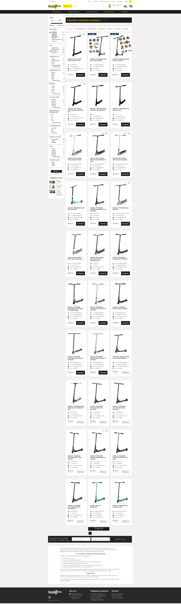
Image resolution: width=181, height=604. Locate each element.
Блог (114, 1)
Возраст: (52, 83)
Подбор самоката (56, 11)
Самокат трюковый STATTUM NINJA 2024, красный (119, 408)
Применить (56, 171)
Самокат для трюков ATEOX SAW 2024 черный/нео (75, 110)
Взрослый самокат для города (59, 181)
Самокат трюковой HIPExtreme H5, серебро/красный (75, 358)
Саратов (53, 1)
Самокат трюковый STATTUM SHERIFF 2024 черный (75, 457)
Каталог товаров (117, 595)
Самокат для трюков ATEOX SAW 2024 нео (74, 59)
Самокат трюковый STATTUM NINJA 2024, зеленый (96, 408)
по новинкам (118, 29)
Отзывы (128, 1)
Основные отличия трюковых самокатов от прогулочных (59, 193)
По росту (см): (54, 97)
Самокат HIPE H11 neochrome (95, 506)
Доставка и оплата (117, 594)
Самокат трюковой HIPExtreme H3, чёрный (120, 258)
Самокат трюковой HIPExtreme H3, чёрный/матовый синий (75, 309)
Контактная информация (97, 595)
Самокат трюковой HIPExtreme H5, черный (120, 308)
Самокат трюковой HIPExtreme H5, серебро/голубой (98, 358)
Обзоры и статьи (56, 178)
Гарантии (95, 1)
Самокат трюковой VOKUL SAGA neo (121, 208)
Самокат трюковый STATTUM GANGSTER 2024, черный (98, 457)
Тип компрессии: (54, 125)
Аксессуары (124, 11)
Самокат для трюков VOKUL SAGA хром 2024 (75, 159)
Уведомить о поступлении (125, 372)
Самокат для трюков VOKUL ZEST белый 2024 (75, 258)
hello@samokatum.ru (77, 594)
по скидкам (125, 29)
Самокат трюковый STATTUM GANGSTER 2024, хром (120, 457)
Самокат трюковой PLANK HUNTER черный (121, 59)
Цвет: (51, 146)
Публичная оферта (96, 597)
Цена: (51, 17)
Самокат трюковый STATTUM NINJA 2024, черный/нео (74, 507)
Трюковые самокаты (73, 11)
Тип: (50, 45)
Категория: (53, 29)
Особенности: (54, 56)
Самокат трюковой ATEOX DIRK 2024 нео (121, 109)
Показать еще (99, 528)
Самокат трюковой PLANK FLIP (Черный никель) (121, 357)
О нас (89, 1)
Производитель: (54, 70)
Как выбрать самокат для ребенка (59, 186)
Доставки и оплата (105, 1)
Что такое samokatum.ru (97, 594)
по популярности (102, 29)
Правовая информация (97, 599)
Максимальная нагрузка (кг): (54, 111)
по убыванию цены (91, 29)
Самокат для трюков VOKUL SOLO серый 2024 (120, 159)
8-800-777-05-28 (116, 5)
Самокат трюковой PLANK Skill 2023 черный (98, 59)
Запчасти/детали (109, 11)
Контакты (119, 1)
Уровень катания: (55, 137)
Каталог (68, 6)
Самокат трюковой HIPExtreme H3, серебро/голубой (98, 309)
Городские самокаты (91, 11)
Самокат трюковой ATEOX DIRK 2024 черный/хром (98, 109)
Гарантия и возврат (118, 597)
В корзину (80, 75)
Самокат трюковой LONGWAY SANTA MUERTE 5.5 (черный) (98, 209)
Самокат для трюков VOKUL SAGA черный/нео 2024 (97, 160)
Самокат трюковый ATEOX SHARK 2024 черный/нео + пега (76, 408)
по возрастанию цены (80, 29)
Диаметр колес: (54, 160)
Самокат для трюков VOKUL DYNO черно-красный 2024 (97, 259)
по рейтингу (110, 29)
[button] (73, 404)
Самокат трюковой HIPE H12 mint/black (120, 506)
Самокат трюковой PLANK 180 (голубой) (76, 208)
